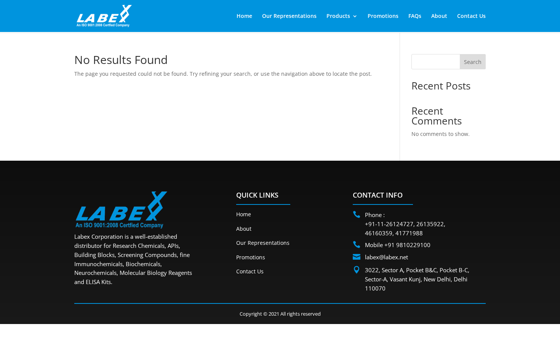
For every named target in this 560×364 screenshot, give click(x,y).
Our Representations (289, 16)
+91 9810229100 (407, 245)
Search (473, 61)
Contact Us (471, 16)
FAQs (414, 16)
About (439, 16)
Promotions (383, 16)
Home (244, 16)
